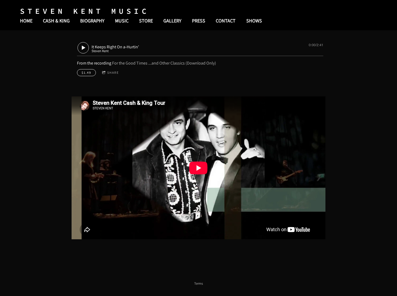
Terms (198, 283)
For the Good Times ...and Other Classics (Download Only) (164, 63)
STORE (146, 21)
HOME (26, 21)
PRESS (198, 21)
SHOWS (254, 21)
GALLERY (172, 21)
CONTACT (225, 21)
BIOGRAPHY (92, 21)
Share (113, 72)
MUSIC (122, 21)
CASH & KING (56, 21)
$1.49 (86, 72)
